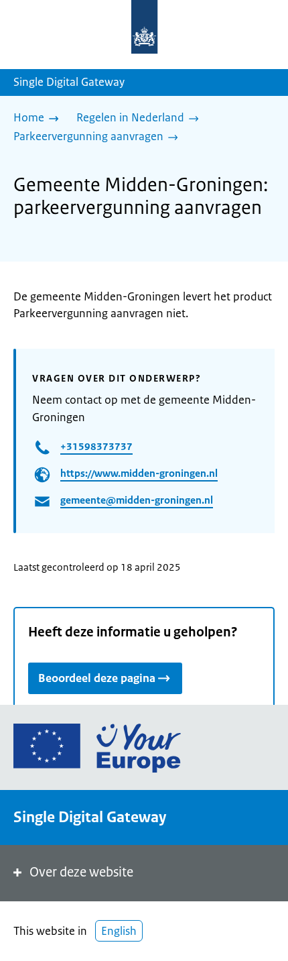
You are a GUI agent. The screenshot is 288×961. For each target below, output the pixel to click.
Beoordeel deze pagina (96, 678)
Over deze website (81, 872)
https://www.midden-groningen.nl (139, 473)
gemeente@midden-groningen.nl (136, 500)
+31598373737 (96, 446)
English (119, 930)
